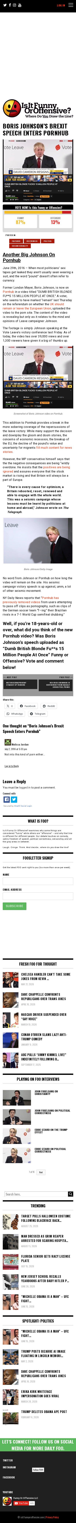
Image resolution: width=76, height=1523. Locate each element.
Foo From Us (32, 241)
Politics (48, 241)
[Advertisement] (38, 52)
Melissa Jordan (20, 744)
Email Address (12, 889)
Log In (61, 5)
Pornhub (8, 292)
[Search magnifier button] (70, 1194)
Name (6, 874)
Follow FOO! (38, 1469)
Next (41, 1172)
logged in (25, 787)
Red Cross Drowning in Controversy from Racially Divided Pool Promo (58, 685)
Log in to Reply (12, 766)
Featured (16, 241)
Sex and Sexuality (20, 246)
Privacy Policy (52, 1517)
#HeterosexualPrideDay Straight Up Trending (16, 684)
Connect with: (9, 793)
